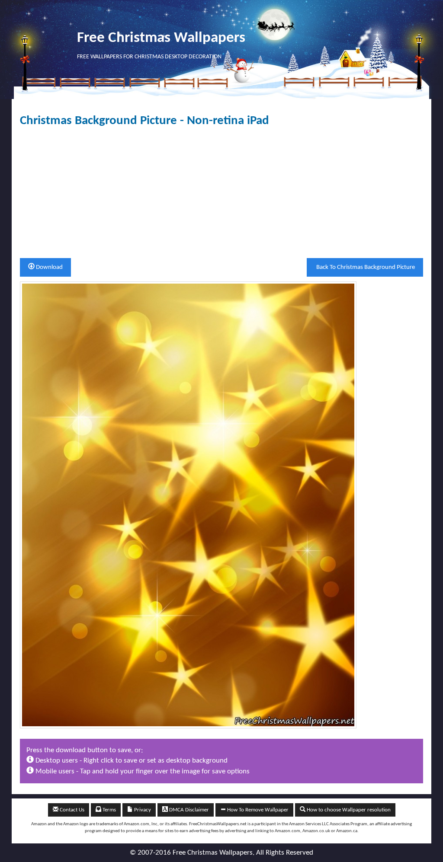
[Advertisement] (221, 192)
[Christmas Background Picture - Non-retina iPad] (188, 504)
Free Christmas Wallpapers (161, 38)
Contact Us (71, 810)
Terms (108, 810)
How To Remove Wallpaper (257, 810)
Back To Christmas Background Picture (365, 267)
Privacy (142, 810)
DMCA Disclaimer (188, 810)
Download (49, 267)
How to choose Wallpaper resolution (348, 810)
